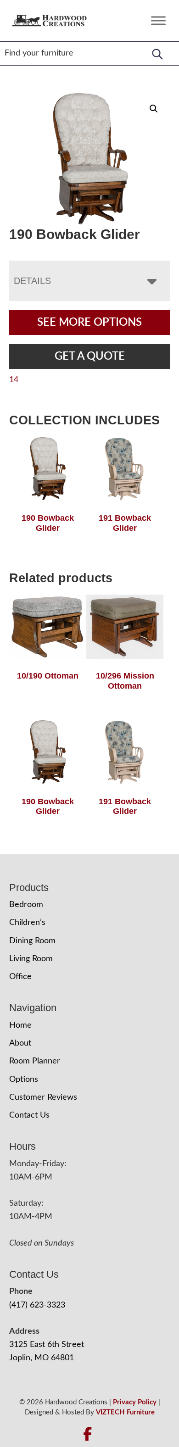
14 (13, 380)
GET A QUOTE (90, 356)
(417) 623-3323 (37, 1305)
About (20, 1043)
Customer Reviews (43, 1097)
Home (20, 1025)
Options (23, 1079)
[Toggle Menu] (158, 20)
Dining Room (32, 941)
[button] (153, 108)
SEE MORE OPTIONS (89, 322)
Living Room (31, 959)
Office (20, 977)
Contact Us (29, 1115)
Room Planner (34, 1061)
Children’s (27, 922)
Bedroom (26, 905)
